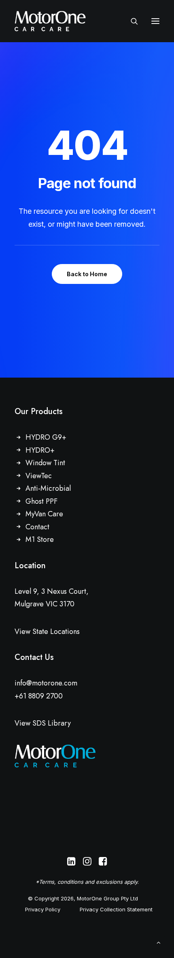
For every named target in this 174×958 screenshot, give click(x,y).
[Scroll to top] (158, 942)
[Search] (130, 21)
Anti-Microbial (48, 488)
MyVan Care (44, 514)
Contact (37, 527)
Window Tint (45, 463)
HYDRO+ (40, 450)
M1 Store (39, 539)
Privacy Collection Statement (116, 909)
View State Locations (47, 631)
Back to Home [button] (87, 274)
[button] (155, 21)
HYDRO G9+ (45, 437)
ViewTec (38, 475)
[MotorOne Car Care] (50, 21)
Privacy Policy (42, 909)
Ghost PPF (41, 501)
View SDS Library (43, 723)
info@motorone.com (46, 683)
